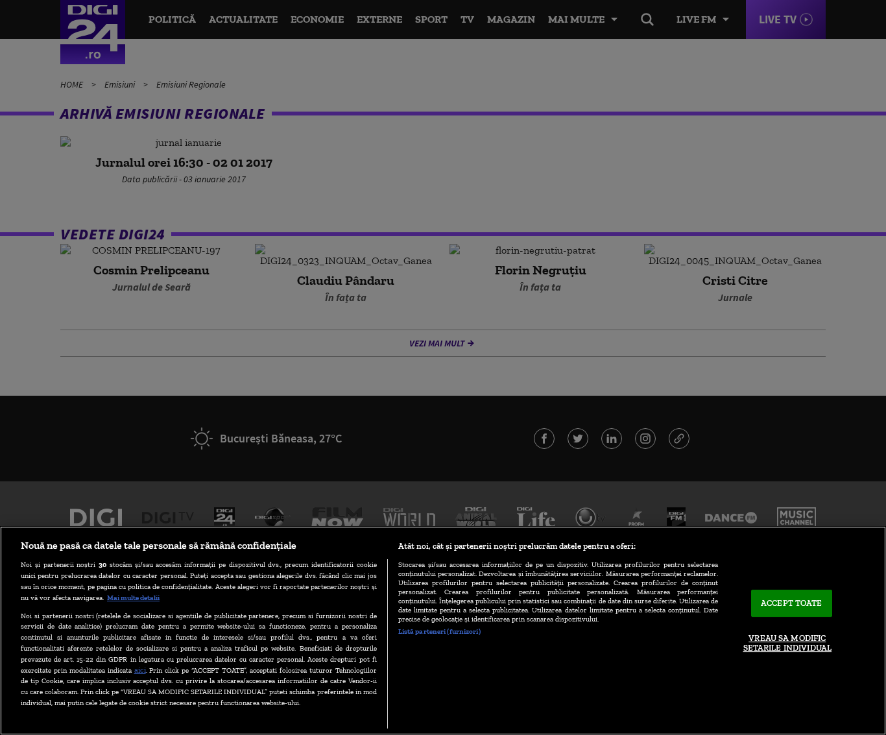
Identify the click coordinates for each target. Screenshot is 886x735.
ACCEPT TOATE (791, 603)
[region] (443, 630)
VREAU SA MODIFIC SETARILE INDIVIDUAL (787, 643)
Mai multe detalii (133, 597)
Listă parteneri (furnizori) (439, 631)
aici (140, 670)
